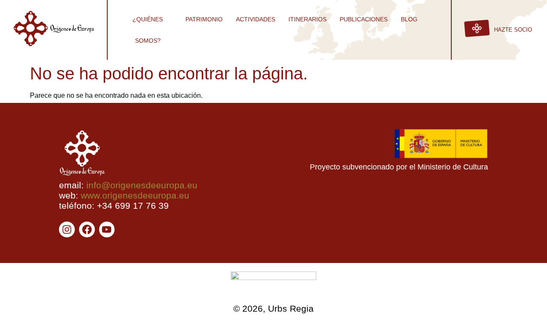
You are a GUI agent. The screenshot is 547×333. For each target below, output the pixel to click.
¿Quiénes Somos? (147, 30)
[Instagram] (67, 229)
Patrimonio (204, 19)
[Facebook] (87, 229)
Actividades (255, 19)
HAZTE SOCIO (513, 29)
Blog (409, 19)
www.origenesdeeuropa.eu (135, 195)
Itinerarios (307, 19)
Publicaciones (364, 19)
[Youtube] (107, 229)
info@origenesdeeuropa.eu (141, 185)
